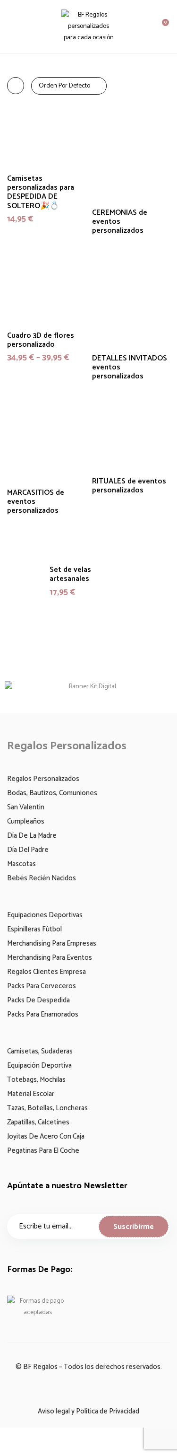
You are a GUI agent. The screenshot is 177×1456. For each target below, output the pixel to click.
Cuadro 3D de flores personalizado (40, 340)
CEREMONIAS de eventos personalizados (119, 222)
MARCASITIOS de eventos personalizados (35, 502)
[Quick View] (72, 137)
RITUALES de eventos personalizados (129, 486)
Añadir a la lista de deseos (157, 152)
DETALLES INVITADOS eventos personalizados (129, 367)
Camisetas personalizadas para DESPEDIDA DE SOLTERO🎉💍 (40, 192)
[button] (161, 26)
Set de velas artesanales (70, 574)
